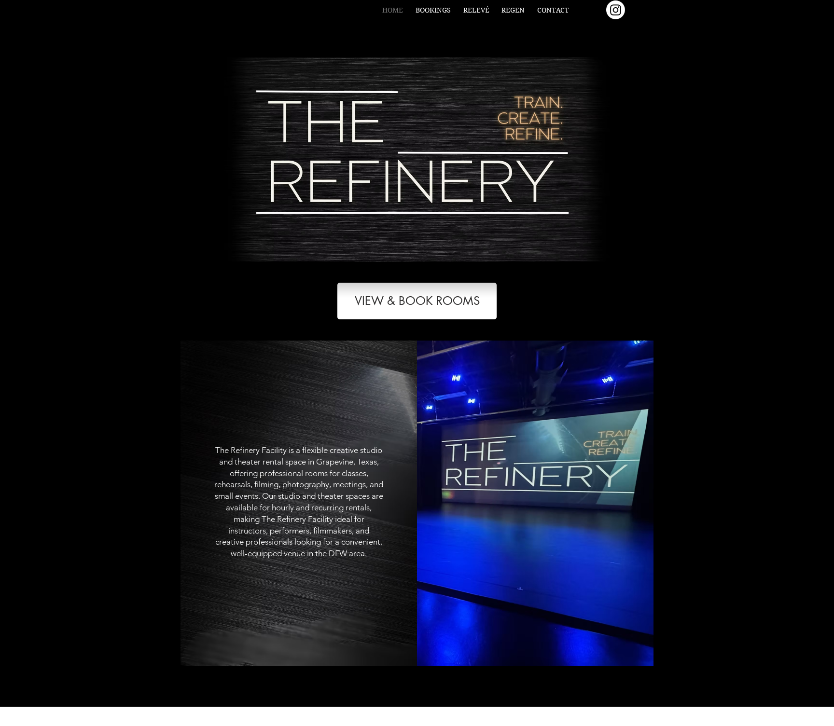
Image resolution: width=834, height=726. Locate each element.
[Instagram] (615, 9)
